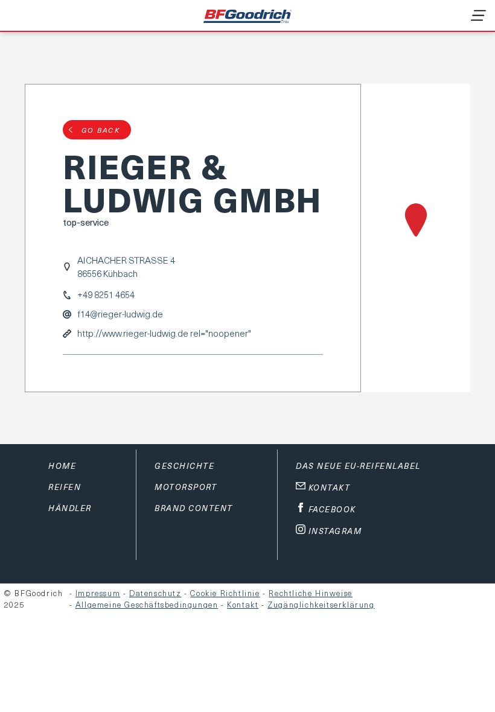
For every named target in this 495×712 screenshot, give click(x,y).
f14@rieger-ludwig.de (120, 314)
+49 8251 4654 (106, 294)
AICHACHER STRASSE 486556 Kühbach (126, 266)
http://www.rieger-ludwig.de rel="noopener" (164, 333)
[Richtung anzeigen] (415, 238)
